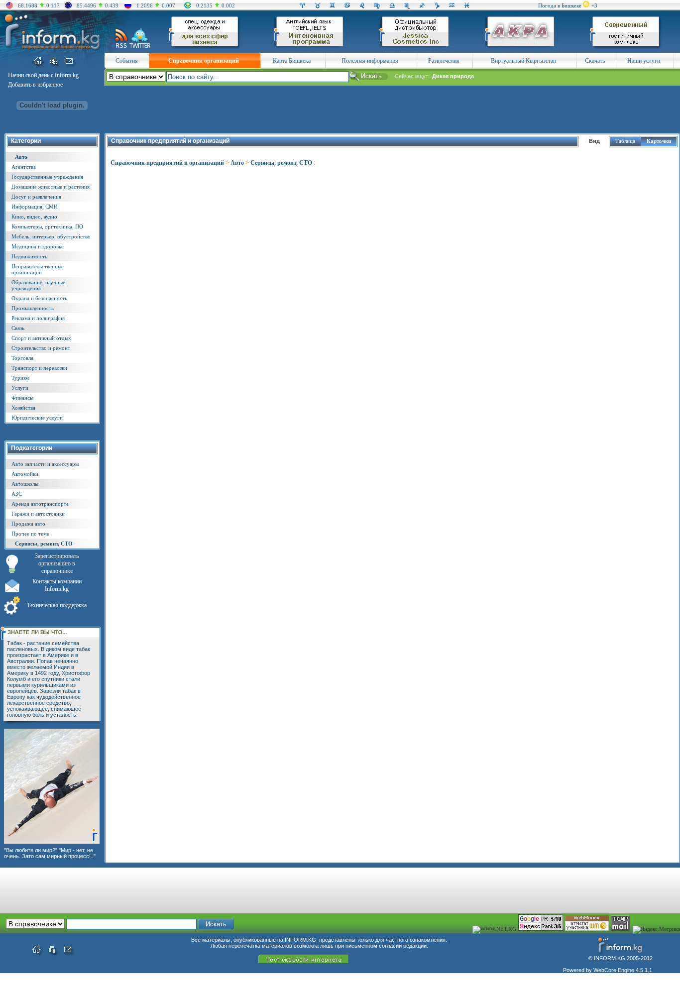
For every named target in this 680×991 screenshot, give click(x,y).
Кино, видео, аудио (34, 217)
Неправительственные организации (37, 269)
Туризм (20, 378)
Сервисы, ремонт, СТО (44, 544)
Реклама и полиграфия (38, 318)
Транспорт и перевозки (39, 368)
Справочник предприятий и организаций (167, 162)
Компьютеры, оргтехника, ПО (47, 226)
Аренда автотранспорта (40, 504)
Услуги (19, 388)
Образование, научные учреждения (38, 285)
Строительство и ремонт (40, 348)
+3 (594, 5)
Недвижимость (29, 256)
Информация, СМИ (34, 207)
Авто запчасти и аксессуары (45, 464)
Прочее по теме (30, 534)
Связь (17, 328)
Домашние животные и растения (50, 187)
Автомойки (24, 474)
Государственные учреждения (47, 177)
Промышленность (32, 308)
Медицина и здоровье (37, 246)
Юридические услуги (37, 418)
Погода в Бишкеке (559, 5)
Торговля (22, 358)
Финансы (22, 398)
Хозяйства (23, 408)
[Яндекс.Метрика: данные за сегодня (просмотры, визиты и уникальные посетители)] (656, 930)
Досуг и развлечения (36, 197)
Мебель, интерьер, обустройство (51, 236)
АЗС (16, 494)
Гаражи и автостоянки (38, 514)
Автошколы (24, 484)
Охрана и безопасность (39, 298)
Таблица (625, 141)
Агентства (23, 167)
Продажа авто (28, 524)
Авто (21, 157)
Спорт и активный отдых (41, 338)
